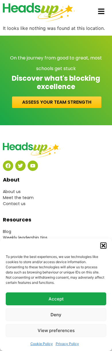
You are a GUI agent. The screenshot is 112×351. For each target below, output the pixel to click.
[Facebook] (8, 166)
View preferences (56, 330)
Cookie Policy (41, 344)
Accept (56, 299)
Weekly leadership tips (25, 237)
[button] (103, 245)
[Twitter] (20, 166)
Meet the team (18, 197)
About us (12, 191)
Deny (56, 314)
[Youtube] (33, 166)
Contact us (14, 204)
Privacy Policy (67, 344)
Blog (7, 231)
